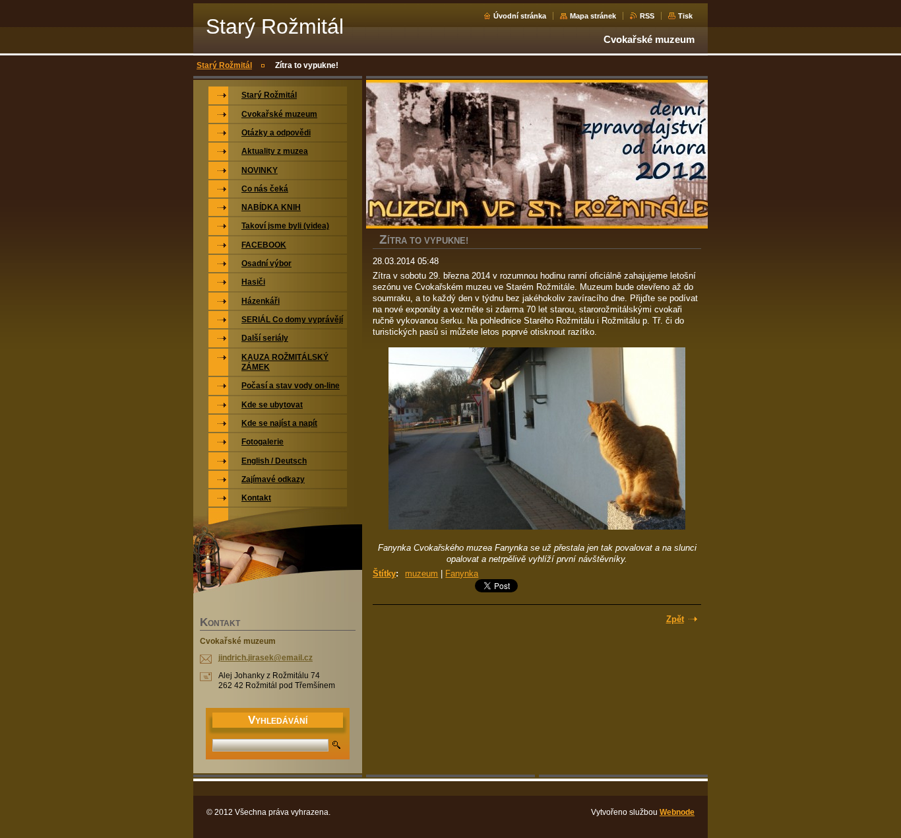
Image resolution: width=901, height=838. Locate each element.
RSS (647, 16)
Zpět (675, 619)
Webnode (677, 812)
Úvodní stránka (519, 16)
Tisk (685, 16)
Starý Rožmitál (224, 65)
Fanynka (461, 573)
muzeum (421, 573)
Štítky (384, 573)
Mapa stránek (593, 16)
